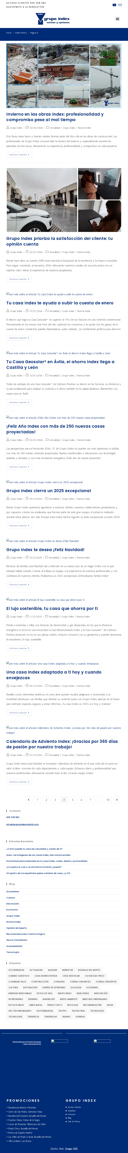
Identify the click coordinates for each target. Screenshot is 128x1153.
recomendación (92, 1005)
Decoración (12, 903)
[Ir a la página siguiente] (117, 799)
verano (66, 1016)
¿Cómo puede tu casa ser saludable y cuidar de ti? (34, 848)
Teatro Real (78, 1010)
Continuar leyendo (20, 154)
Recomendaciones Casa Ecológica (25, 934)
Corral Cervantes (80, 981)
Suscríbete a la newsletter (25, 6)
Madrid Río (49, 999)
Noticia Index (84, 127)
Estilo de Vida (44, 993)
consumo (59, 981)
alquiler (52, 970)
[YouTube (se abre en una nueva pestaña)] (114, 5)
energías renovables (20, 993)
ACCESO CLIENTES (17, 2)
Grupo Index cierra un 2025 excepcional (48, 490)
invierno (33, 999)
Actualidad (55, 127)
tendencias (50, 1016)
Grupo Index (16, 127)
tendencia (33, 1016)
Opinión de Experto (16, 928)
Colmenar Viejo (17, 981)
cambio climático (18, 975)
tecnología (15, 1016)
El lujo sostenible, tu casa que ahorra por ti (52, 608)
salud (110, 1005)
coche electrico (95, 975)
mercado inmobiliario (94, 999)
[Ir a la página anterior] (28, 799)
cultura (13, 987)
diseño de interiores (53, 987)
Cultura (10, 897)
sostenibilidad (44, 1010)
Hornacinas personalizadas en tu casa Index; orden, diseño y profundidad (46, 861)
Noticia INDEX (16, 1005)
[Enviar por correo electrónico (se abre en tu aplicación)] (119, 5)
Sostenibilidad (14, 946)
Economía (12, 909)
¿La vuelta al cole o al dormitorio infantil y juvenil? (34, 867)
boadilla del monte (89, 970)
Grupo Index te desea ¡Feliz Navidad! (45, 549)
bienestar (67, 970)
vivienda (80, 1016)
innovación (101, 993)
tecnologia (97, 1010)
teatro (62, 1010)
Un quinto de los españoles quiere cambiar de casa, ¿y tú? (38, 873)
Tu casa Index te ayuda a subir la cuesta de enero (59, 303)
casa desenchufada (46, 975)
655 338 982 (38, 2)
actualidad (36, 970)
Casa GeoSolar (71, 975)
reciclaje (72, 1005)
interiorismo (15, 999)
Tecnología (12, 952)
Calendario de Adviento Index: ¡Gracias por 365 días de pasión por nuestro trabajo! (62, 744)
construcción (40, 981)
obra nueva (35, 1005)
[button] (117, 18)
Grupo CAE (71, 1148)
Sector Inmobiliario (16, 940)
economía (92, 987)
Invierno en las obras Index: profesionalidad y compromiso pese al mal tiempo (55, 117)
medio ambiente (68, 999)
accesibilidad (16, 970)
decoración (30, 987)
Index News (83, 993)
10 (108, 800)
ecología (75, 987)
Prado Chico (54, 1005)
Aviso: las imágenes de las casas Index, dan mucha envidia (38, 855)
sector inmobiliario (19, 1010)
